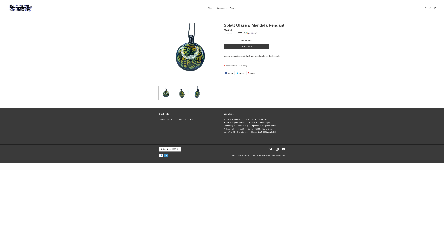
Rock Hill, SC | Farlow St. (233, 119)
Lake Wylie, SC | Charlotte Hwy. (236, 132)
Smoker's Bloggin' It (166, 119)
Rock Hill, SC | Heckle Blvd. (257, 119)
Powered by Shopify (278, 155)
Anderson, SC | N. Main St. (234, 129)
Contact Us (181, 119)
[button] (240, 33)
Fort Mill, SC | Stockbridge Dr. (260, 122)
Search (192, 119)
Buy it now (247, 46)
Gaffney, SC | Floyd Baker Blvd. (260, 129)
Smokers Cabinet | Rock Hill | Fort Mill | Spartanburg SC (254, 155)
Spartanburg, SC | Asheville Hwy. (236, 126)
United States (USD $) (169, 149)
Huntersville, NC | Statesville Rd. (263, 132)
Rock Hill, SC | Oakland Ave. (234, 122)
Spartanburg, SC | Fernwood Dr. (264, 126)
